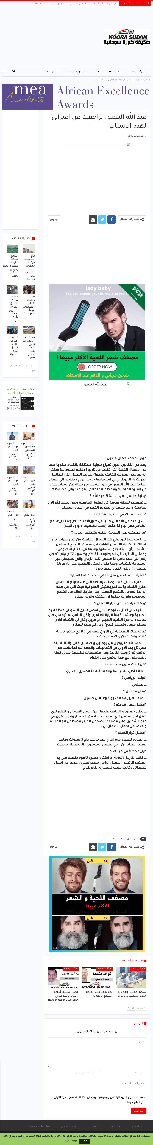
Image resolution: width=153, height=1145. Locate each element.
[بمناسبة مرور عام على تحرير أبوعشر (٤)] (12, 504)
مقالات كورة (104, 968)
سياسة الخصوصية (45, 3)
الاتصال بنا (81, 3)
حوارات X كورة (132, 839)
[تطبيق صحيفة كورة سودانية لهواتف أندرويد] (21, 399)
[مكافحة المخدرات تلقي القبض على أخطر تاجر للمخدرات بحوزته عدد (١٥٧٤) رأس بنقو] (29, 330)
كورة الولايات (138, 968)
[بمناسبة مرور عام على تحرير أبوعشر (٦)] (12, 470)
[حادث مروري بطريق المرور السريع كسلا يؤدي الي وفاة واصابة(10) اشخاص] (12, 289)
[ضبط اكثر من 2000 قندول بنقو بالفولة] (12, 330)
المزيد (53, 72)
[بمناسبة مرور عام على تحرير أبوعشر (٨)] (12, 436)
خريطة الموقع (65, 3)
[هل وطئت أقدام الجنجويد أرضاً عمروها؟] (29, 289)
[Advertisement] (51, 37)
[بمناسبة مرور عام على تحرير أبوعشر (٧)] (29, 470)
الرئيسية (138, 72)
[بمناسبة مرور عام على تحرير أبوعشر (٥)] (29, 504)
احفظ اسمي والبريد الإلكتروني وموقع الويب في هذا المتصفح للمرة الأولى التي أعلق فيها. (100, 1100)
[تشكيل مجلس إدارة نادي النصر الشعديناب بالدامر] (131, 977)
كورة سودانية (110, 72)
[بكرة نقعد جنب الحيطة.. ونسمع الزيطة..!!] (97, 977)
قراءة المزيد (71, 1141)
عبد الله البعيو (116, 839)
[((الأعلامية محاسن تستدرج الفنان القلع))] (29, 436)
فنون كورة (78, 72)
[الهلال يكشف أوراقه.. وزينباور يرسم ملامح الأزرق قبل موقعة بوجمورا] (63, 977)
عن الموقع (111, 3)
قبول (84, 1141)
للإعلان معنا (96, 3)
